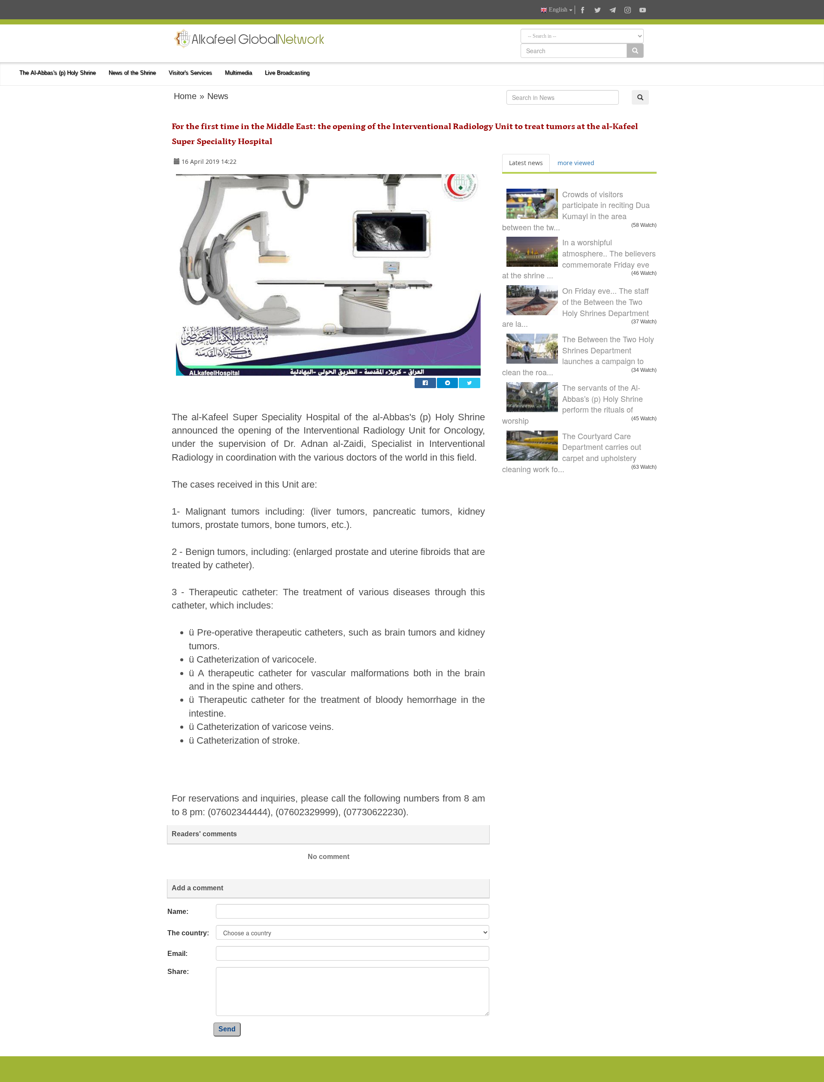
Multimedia (238, 72)
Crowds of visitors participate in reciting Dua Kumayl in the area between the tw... (576, 210)
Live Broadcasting (287, 72)
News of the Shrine (132, 72)
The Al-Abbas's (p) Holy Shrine (57, 72)
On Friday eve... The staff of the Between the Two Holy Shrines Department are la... (575, 307)
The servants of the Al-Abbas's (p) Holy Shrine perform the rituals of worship (572, 404)
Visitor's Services (190, 72)
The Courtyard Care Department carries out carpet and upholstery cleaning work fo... (571, 452)
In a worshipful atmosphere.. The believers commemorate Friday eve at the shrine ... (579, 258)
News (217, 96)
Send (227, 1029)
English (558, 9)
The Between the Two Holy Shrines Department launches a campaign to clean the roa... (578, 355)
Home (185, 96)
